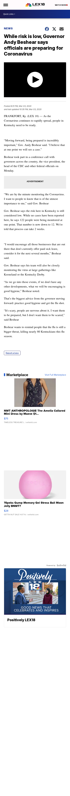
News (8, 28)
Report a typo (12, 353)
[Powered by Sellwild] (61, 565)
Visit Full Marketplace (55, 375)
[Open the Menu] (5, 5)
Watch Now (60, 5)
